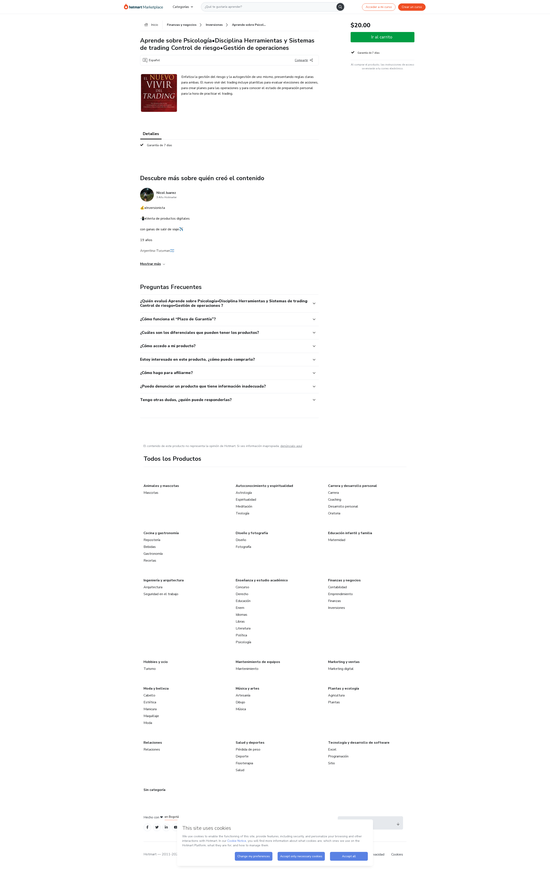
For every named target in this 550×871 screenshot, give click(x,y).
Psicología (243, 642)
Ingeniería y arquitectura (164, 580)
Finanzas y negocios (344, 580)
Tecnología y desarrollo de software (359, 742)
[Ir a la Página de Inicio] (145, 6)
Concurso (242, 587)
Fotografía (243, 546)
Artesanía (243, 695)
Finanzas (334, 601)
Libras (240, 621)
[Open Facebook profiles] (147, 827)
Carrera (333, 492)
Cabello (149, 695)
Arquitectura (153, 587)
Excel (332, 749)
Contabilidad (337, 587)
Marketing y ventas (344, 662)
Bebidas (150, 546)
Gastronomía (153, 553)
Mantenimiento (247, 668)
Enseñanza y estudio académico (262, 580)
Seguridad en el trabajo (161, 594)
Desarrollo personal (343, 506)
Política (241, 635)
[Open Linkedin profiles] (166, 827)
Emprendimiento (340, 594)
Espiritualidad (246, 499)
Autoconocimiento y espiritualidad (264, 485)
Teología (242, 513)
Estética (150, 702)
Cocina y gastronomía (161, 533)
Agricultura (336, 695)
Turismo (150, 668)
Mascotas (151, 492)
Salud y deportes (250, 742)
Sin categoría (154, 789)
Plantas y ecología (343, 688)
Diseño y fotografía (252, 533)
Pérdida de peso (248, 749)
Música (241, 709)
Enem (240, 607)
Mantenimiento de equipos (258, 662)
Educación (243, 601)
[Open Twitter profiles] (157, 827)
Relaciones (153, 742)
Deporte (242, 756)
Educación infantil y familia (350, 533)
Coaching (334, 499)
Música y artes (247, 688)
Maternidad (336, 540)
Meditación (244, 506)
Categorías (181, 7)
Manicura (150, 709)
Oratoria (334, 513)
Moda (148, 723)
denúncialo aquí (291, 446)
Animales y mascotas (161, 485)
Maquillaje (151, 716)
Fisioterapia (244, 763)
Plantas (334, 702)
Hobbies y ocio (156, 662)
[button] (224, 303)
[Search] (340, 7)
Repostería (152, 540)
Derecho (242, 594)
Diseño (241, 540)
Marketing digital (341, 668)
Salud (240, 770)
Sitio (331, 763)
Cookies (397, 854)
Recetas (150, 560)
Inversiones (336, 607)
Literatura (243, 628)
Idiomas (241, 614)
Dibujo (240, 702)
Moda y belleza (156, 688)
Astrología (244, 492)
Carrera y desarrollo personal (352, 485)
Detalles (151, 133)
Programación (338, 756)
